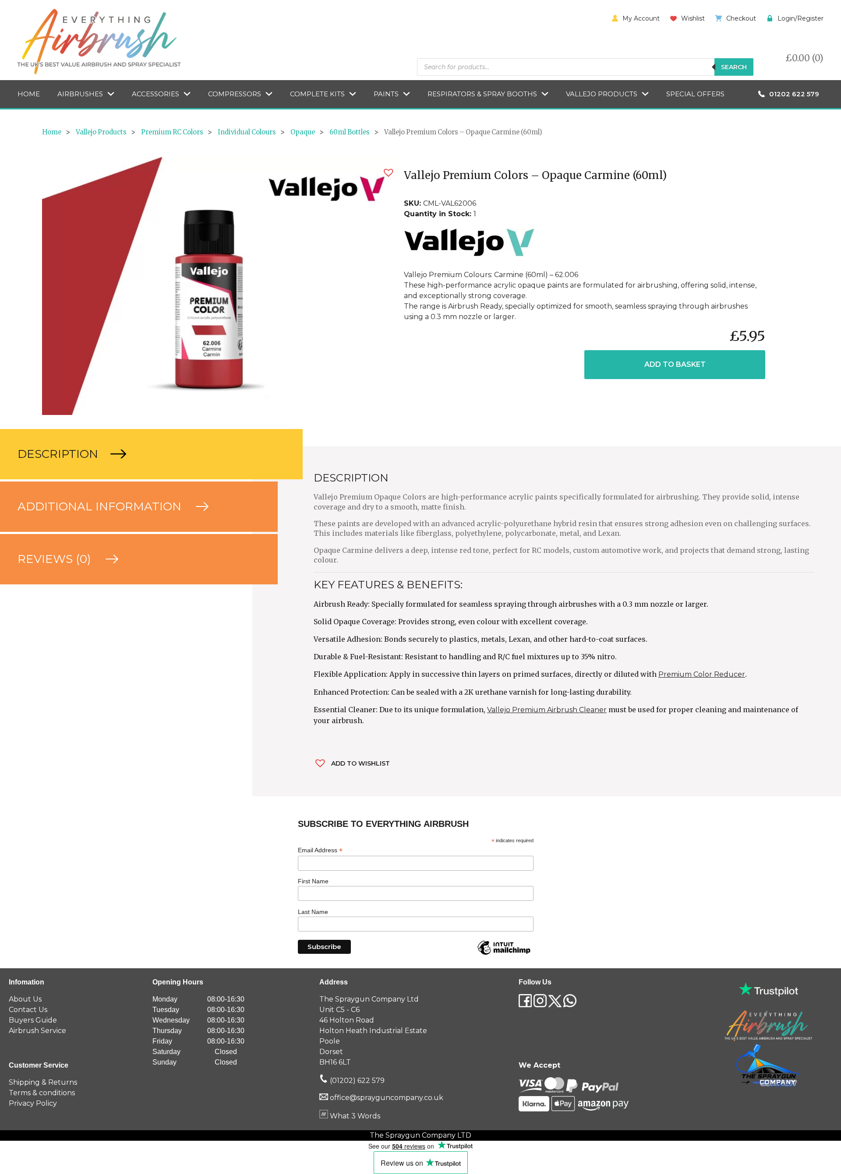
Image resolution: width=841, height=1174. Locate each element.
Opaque (302, 132)
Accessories (155, 94)
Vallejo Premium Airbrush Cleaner (547, 710)
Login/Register (800, 18)
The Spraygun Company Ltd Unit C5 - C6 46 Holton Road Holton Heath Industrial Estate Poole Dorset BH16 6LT (373, 1030)
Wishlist (693, 18)
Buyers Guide (33, 1020)
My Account (641, 18)
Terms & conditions (42, 1093)
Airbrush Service (37, 1030)
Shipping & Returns (43, 1082)
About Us (25, 999)
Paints (386, 94)
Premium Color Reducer (701, 674)
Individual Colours (247, 132)
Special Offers (695, 94)
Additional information (101, 506)
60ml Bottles (349, 132)
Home (29, 94)
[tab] (126, 454)
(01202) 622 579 (356, 1080)
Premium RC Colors (172, 132)
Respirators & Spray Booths (482, 94)
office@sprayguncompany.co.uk (386, 1097)
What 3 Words (354, 1116)
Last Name (313, 911)
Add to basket (675, 364)
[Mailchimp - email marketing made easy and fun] (503, 954)
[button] (388, 172)
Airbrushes (80, 94)
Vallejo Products (601, 94)
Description (59, 454)
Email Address (320, 850)
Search (734, 67)
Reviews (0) (56, 559)
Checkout (741, 18)
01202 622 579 (794, 94)
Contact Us (28, 1009)
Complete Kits (317, 94)
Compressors (234, 94)
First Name (313, 881)
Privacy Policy (33, 1103)
